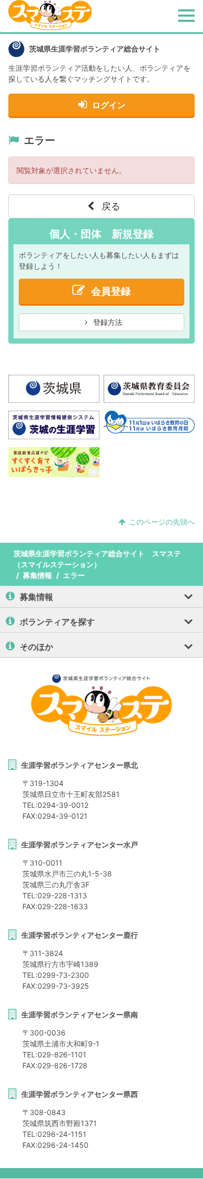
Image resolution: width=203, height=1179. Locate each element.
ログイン (108, 105)
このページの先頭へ (162, 521)
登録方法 (106, 322)
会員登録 (111, 291)
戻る (109, 206)
